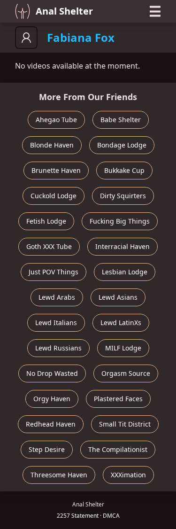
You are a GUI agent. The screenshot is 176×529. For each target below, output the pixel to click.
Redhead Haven (51, 424)
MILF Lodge (123, 347)
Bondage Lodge (121, 144)
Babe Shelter (120, 119)
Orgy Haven (51, 398)
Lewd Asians (118, 297)
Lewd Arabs (56, 297)
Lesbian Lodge (124, 271)
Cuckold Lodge (54, 195)
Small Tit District (125, 424)
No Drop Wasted (52, 373)
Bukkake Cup (124, 170)
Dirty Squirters (123, 195)
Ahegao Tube (56, 119)
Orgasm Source (125, 373)
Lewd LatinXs (120, 322)
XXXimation (128, 474)
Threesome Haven (59, 474)
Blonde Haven (52, 144)
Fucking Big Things (120, 221)
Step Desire (47, 449)
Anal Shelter (64, 11)
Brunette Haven (56, 170)
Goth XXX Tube (49, 246)
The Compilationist (117, 449)
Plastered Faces (118, 398)
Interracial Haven (122, 246)
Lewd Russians (58, 347)
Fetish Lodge (46, 221)
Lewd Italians (56, 322)
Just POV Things (53, 271)
